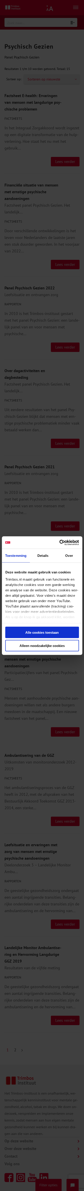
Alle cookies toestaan (42, 632)
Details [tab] (42, 556)
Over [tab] (69, 556)
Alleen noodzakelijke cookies (42, 645)
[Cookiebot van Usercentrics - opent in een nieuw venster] (60, 542)
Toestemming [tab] (15, 556)
